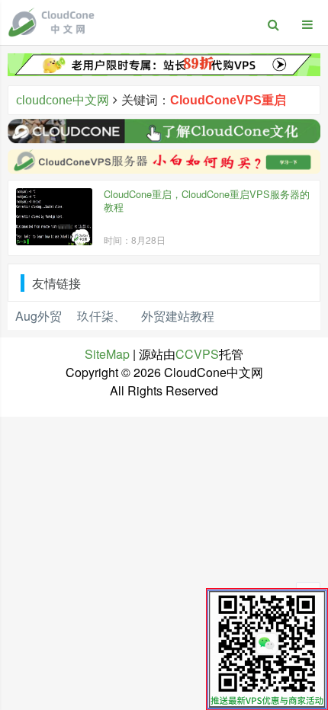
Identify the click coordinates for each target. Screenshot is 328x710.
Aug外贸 (38, 316)
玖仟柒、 (101, 316)
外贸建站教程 (177, 316)
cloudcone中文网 (62, 100)
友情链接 (56, 283)
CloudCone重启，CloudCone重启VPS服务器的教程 (207, 200)
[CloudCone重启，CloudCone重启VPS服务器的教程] (54, 216)
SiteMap (107, 354)
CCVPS (197, 354)
